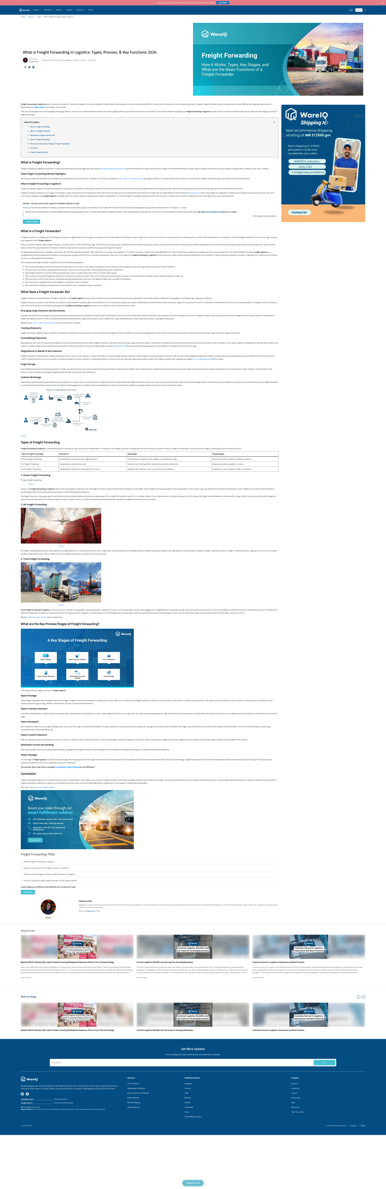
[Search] (365, 10)
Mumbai (188, 1097)
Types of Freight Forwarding (40, 139)
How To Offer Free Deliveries (44, 322)
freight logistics (40, 107)
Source (23, 435)
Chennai (188, 1088)
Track (359, 10)
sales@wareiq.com (26, 1103)
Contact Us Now (31, 221)
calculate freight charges (45, 787)
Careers (294, 1093)
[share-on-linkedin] (33, 67)
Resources (80, 10)
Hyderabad (189, 1107)
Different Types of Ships (38, 617)
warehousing (194, 192)
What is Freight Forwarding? (40, 126)
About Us (294, 1083)
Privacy (354, 1125)
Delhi (187, 1093)
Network (58, 10)
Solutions (36, 10)
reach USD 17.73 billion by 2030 (131, 178)
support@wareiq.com (27, 1099)
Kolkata (187, 1102)
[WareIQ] (24, 10)
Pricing (90, 10)
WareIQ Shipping (133, 1102)
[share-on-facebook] (25, 67)
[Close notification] (383, 3)
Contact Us (192, 1183)
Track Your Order (297, 1112)
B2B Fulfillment (133, 1097)
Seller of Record (133, 1107)
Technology (47, 10)
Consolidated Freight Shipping (67, 767)
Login (351, 10)
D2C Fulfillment (133, 1083)
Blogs (39, 17)
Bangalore (188, 1083)
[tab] (149, 861)
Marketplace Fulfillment (136, 1088)
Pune (187, 1112)
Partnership (295, 1097)
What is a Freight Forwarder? (40, 131)
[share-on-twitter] (29, 67)
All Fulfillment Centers (193, 1116)
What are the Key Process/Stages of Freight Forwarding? (50, 143)
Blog (293, 1102)
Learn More (222, 3)
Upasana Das (33, 61)
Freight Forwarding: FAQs (39, 152)
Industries (69, 10)
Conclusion (34, 148)
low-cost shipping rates (202, 359)
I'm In (324, 1062)
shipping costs (120, 346)
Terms (363, 1125)
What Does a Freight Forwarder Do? (42, 135)
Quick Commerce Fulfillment (138, 1093)
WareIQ (23, 17)
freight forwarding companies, (113, 168)
